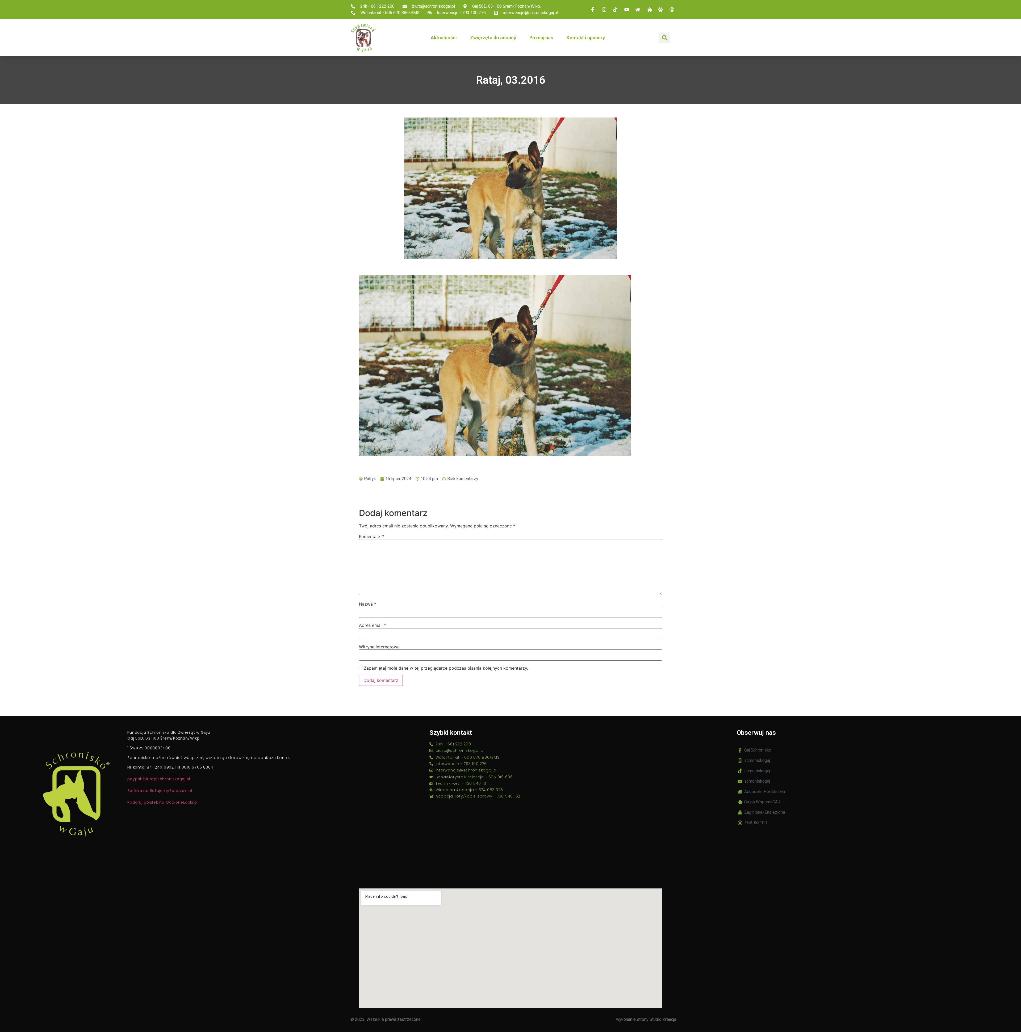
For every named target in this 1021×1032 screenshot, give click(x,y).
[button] (664, 37)
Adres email (372, 625)
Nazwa (367, 604)
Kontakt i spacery (586, 37)
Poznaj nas (541, 37)
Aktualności (444, 37)
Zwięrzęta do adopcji (493, 37)
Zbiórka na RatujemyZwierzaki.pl (159, 790)
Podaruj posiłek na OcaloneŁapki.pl (162, 802)
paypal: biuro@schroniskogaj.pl (158, 779)
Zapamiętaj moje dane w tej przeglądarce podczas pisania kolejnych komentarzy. (446, 668)
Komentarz (371, 536)
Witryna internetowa (379, 647)
